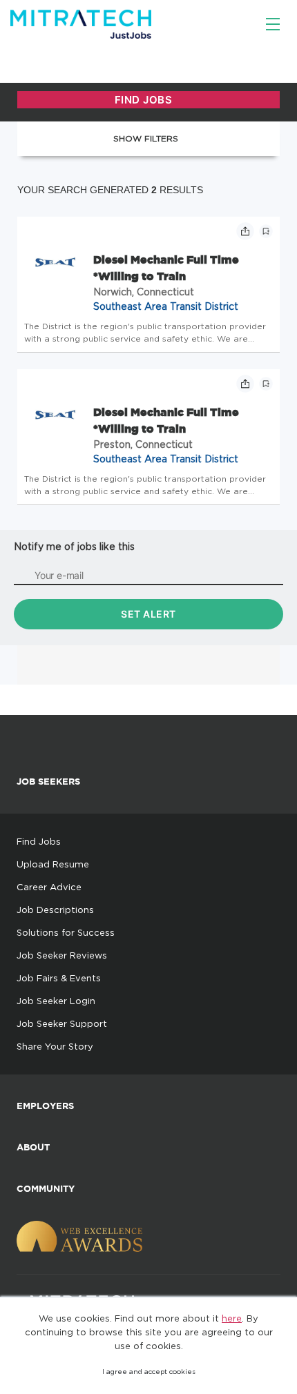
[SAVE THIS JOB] (266, 231)
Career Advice (49, 887)
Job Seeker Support (62, 1023)
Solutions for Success (66, 932)
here (232, 1318)
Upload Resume (53, 864)
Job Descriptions (55, 909)
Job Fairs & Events (59, 978)
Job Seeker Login (56, 1000)
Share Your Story (55, 1046)
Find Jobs (39, 841)
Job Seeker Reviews (62, 955)
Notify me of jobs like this (74, 546)
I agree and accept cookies (148, 1371)
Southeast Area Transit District (165, 306)
